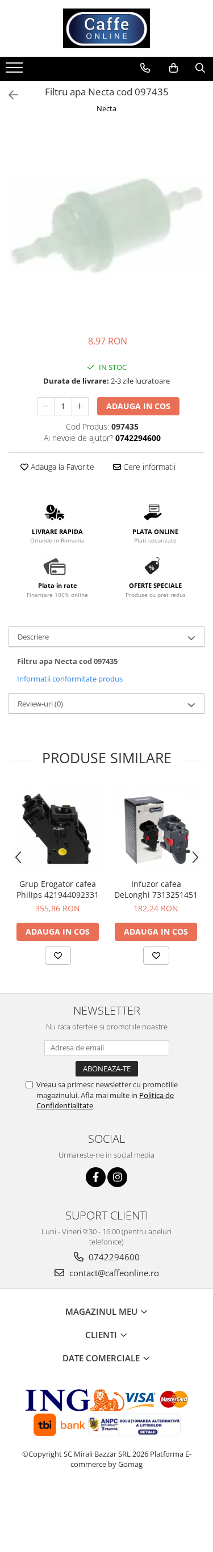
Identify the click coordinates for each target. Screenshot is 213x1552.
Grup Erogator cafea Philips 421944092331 (57, 889)
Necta (106, 108)
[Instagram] (117, 1177)
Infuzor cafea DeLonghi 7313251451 (156, 889)
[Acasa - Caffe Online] (107, 28)
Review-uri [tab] (40, 704)
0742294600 (113, 1257)
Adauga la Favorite (61, 466)
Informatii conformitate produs (70, 679)
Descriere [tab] (33, 637)
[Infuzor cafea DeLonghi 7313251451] (155, 829)
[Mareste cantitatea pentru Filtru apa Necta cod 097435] (80, 406)
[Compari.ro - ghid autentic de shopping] (106, 1508)
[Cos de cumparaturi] (173, 68)
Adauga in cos (138, 406)
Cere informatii (148, 466)
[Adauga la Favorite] (58, 956)
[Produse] (16, 70)
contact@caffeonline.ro (113, 1272)
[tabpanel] (106, 225)
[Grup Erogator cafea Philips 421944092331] (57, 829)
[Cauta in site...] (200, 68)
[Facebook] (96, 1177)
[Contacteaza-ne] (145, 68)
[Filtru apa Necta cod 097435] (106, 225)
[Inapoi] (8, 95)
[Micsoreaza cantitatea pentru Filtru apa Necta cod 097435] (46, 406)
